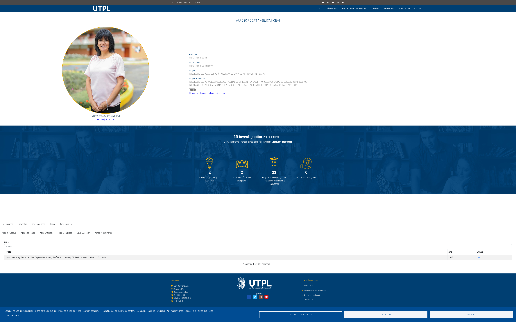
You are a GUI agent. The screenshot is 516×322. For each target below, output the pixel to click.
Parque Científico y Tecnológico (315, 290)
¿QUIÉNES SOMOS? (331, 9)
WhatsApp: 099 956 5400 (182, 298)
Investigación (308, 286)
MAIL (191, 2)
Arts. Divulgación (47, 233)
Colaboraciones (38, 224)
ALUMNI (197, 2)
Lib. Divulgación (83, 233)
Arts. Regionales (28, 233)
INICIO (318, 9)
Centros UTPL (179, 289)
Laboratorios (308, 300)
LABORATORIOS (389, 9)
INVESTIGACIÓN (404, 9)
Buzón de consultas (181, 292)
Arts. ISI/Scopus (9, 233)
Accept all (471, 315)
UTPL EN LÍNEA (177, 2)
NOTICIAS (417, 9)
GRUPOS (376, 9)
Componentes (66, 224)
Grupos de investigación (312, 295)
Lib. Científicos (65, 233)
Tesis (52, 224)
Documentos (7, 224)
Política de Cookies (12, 315)
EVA (185, 2)
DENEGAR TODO (386, 315)
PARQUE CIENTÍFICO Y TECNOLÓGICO (355, 9)
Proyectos (22, 224)
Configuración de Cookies (301, 315)
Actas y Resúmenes (103, 233)
